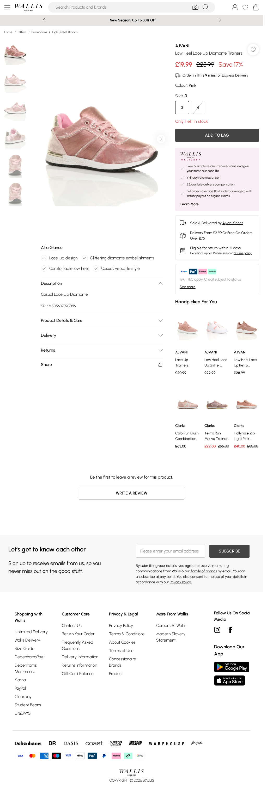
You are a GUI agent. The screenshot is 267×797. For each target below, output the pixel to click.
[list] (101, 139)
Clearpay (23, 696)
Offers (22, 32)
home (8, 32)
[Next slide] (219, 20)
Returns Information (79, 665)
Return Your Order (78, 633)
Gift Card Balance (78, 673)
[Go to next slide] (161, 139)
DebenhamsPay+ (30, 656)
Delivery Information (80, 656)
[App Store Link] (231, 674)
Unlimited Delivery (31, 631)
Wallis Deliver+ (27, 640)
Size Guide (24, 648)
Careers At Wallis (171, 625)
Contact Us (72, 625)
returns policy (243, 253)
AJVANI (182, 45)
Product (116, 673)
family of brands (204, 571)
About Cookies (122, 642)
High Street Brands (64, 32)
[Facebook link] (230, 630)
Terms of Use (121, 650)
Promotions (39, 32)
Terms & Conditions (126, 633)
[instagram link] (217, 630)
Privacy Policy (121, 625)
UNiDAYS (23, 713)
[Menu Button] (7, 7)
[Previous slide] (43, 20)
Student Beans (28, 704)
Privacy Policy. (181, 582)
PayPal (20, 688)
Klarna (20, 679)
